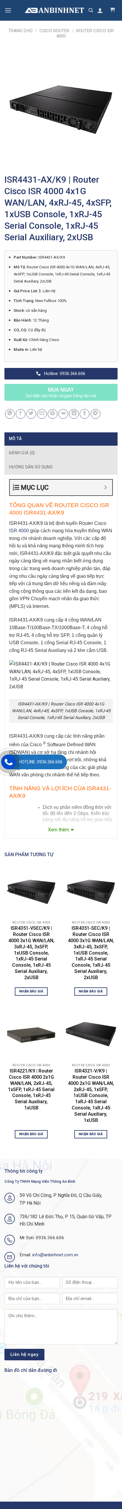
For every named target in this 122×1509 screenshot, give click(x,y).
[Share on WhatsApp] (10, 414)
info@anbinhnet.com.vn (55, 1255)
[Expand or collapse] (105, 487)
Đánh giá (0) (22, 452)
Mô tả (15, 438)
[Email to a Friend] (42, 414)
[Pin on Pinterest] (52, 414)
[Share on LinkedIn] (74, 414)
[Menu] (8, 10)
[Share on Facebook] (20, 414)
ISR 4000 (19, 530)
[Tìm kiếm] (91, 10)
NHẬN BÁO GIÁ (31, 991)
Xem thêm (58, 830)
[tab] (61, 438)
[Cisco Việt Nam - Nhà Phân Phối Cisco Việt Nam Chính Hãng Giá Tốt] (54, 10)
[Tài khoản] (100, 10)
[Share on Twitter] (31, 414)
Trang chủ (20, 30)
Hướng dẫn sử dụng (31, 467)
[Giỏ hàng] (112, 10)
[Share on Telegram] (95, 414)
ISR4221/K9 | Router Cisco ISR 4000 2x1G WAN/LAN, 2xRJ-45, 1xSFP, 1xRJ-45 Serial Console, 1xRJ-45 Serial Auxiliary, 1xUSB (31, 1089)
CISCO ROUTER (54, 30)
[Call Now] (8, 761)
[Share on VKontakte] (63, 414)
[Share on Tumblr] (84, 414)
